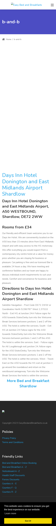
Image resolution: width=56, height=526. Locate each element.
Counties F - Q (9, 487)
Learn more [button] (10, 513)
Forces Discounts (10, 479)
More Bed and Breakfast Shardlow (28, 383)
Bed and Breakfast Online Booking (19, 463)
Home (8, 39)
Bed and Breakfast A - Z (14, 467)
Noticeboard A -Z (11, 471)
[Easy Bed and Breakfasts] (26, 4)
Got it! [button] (28, 521)
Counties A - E (9, 483)
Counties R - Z (9, 491)
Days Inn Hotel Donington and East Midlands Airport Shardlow (25, 184)
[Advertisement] (28, 75)
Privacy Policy (9, 438)
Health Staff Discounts (13, 475)
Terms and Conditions (12, 442)
